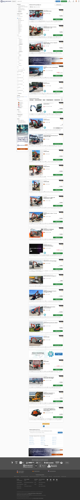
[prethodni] (61, 98)
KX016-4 (20, 41)
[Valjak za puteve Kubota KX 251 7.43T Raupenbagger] (36, 265)
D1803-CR (21, 60)
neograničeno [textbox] (20, 100)
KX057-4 (20, 40)
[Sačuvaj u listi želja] (62, 11)
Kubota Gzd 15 (31, 440)
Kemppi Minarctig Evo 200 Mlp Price (35, 476)
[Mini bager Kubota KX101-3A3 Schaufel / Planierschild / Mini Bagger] (36, 381)
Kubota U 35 (54, 442)
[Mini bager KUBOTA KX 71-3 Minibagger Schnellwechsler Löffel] (36, 233)
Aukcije (19, 116)
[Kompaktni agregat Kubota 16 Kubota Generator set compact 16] (36, 280)
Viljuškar (19, 10)
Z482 (20, 63)
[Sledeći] (42, 15)
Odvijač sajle (50, 476)
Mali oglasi (20, 115)
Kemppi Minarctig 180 (44, 476)
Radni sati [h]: (19, 74)
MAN (19, 22)
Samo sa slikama (21, 120)
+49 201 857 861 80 (53, 471)
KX (19, 38)
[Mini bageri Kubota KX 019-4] (36, 87)
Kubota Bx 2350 (57, 99)
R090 (20, 55)
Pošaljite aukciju (57, 63)
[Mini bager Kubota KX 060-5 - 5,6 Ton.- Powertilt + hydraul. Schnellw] (36, 47)
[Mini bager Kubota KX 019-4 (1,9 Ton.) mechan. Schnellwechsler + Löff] (36, 31)
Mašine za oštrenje (16, 476)
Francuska (21, 106)
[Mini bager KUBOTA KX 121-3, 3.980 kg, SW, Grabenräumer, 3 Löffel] (36, 201)
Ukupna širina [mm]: (20, 80)
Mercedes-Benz (21, 20)
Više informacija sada (58, 354)
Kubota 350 (31, 437)
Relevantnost (59, 4)
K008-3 (20, 65)
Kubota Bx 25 (31, 438)
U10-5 (20, 49)
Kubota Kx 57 (43, 437)
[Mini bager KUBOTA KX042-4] (36, 124)
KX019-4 (20, 39)
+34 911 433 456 (20, 472)
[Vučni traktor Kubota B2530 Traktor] (36, 15)
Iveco (19, 21)
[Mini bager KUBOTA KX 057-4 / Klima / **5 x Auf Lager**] (36, 217)
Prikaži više (46, 445)
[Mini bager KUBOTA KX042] (36, 155)
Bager (44, 99)
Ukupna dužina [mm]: (20, 77)
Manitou (20, 25)
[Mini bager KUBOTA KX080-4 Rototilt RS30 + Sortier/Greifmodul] (36, 311)
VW (19, 23)
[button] (79, 1)
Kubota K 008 (31, 442)
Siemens (20, 24)
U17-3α (20, 50)
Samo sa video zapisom (22, 121)
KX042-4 (20, 42)
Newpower (20, 26)
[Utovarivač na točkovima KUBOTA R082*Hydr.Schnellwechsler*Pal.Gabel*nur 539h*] (36, 139)
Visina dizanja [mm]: (20, 90)
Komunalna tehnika (21, 8)
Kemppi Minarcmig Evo (56, 476)
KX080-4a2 (21, 43)
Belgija (20, 104)
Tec (19, 33)
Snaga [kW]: (18, 87)
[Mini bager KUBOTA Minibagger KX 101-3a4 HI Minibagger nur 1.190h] (36, 295)
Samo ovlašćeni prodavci (22, 122)
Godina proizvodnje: (20, 71)
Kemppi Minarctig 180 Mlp (24, 476)
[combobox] (22, 100)
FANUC (19, 30)
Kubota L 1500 (43, 440)
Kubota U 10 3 (54, 438)
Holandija (21, 103)
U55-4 (20, 47)
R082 (20, 54)
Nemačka (21, 102)
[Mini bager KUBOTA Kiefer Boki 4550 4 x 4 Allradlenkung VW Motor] (36, 397)
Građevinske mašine (21, 5)
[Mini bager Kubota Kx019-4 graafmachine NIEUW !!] (36, 327)
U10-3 (20, 48)
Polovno (19, 112)
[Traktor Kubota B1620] (36, 365)
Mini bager (31, 99)
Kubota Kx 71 (43, 438)
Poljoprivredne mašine (21, 9)
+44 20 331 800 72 (21, 471)
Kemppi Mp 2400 (63, 476)
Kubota (19, 18)
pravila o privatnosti (36, 498)
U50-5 (20, 46)
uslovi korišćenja (41, 498)
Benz (19, 19)
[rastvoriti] (46, 23)
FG (19, 32)
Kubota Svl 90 (54, 437)
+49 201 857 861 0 (37, 471)
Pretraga (58, 1)
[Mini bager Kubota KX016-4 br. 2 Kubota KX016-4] (36, 108)
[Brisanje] (55, 1)
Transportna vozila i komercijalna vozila (23, 7)
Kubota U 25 (54, 440)
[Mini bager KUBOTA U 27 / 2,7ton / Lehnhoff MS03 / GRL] (36, 71)
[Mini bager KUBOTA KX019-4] (36, 170)
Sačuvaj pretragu (46, 423)
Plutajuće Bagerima (50, 99)
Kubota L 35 (42, 442)
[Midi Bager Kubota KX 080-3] (36, 341)
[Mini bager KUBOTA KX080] (36, 185)
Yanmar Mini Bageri (38, 99)
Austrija (20, 105)
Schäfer (19, 31)
